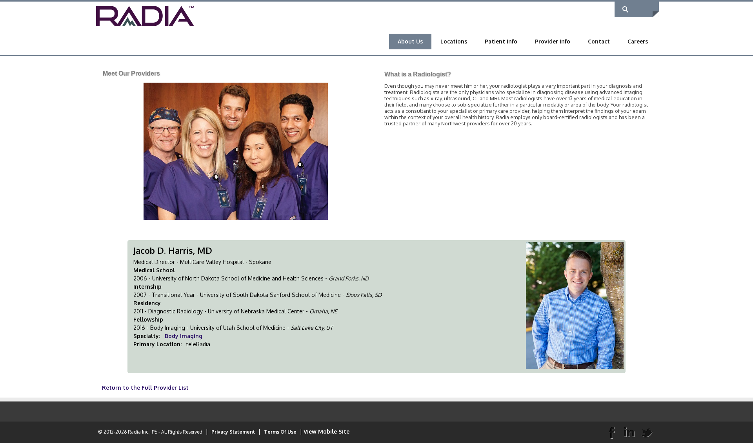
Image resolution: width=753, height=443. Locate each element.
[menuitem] (410, 41)
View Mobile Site (326, 431)
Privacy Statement (233, 432)
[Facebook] (611, 432)
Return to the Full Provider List (145, 387)
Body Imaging (183, 336)
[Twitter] (647, 432)
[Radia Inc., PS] (145, 15)
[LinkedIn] (629, 432)
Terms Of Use (280, 432)
